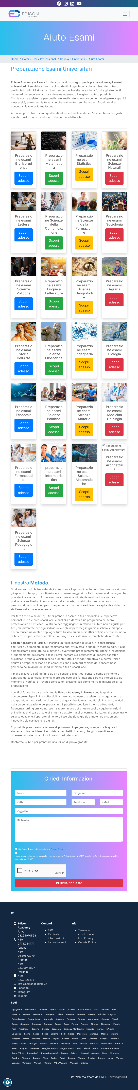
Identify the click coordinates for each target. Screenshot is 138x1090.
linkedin (22, 996)
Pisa (75, 1043)
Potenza (119, 1043)
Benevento (38, 1014)
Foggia (116, 1024)
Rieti (79, 1048)
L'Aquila (110, 1029)
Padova (104, 1038)
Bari (114, 1009)
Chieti (115, 1019)
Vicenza (74, 1063)
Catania (81, 1019)
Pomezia (94, 1043)
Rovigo (64, 1053)
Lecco (45, 1034)
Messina (16, 1038)
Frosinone (23, 1029)
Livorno (54, 1034)
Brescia (91, 1014)
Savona (95, 1053)
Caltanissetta (18, 1019)
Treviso (91, 1058)
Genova (35, 1029)
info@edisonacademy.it (32, 983)
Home (15, 59)
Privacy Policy (57, 849)
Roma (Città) (18, 1053)
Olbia (83, 1038)
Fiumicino (105, 1024)
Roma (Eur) (32, 1053)
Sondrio (15, 1058)
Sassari (85, 1053)
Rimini (87, 1048)
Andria (53, 1009)
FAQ (50, 930)
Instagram (24, 991)
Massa (104, 1034)
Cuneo (58, 1024)
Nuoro (75, 1038)
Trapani (71, 1058)
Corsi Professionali (45, 59)
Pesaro (43, 1043)
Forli (14, 1029)
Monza (46, 1038)
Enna (66, 1024)
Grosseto (56, 1029)
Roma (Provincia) (49, 1053)
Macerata (82, 1034)
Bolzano (81, 1014)
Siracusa (114, 1053)
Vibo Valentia (60, 1063)
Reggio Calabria (50, 1048)
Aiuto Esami (96, 59)
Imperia (90, 1029)
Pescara (54, 1043)
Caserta (60, 1019)
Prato (14, 1048)
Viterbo (84, 1063)
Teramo (36, 1058)
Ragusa (23, 1048)
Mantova (94, 1034)
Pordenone (106, 1043)
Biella (60, 1014)
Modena (36, 1038)
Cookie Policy (87, 942)
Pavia (23, 1043)
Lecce (36, 1034)
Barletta (16, 1014)
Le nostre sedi (57, 942)
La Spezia (16, 1034)
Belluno (26, 1014)
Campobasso (34, 1019)
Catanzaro (93, 1019)
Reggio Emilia (67, 1048)
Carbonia (48, 1019)
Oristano (93, 1038)
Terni (45, 1058)
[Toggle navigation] (125, 14)
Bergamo (50, 1014)
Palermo (115, 1038)
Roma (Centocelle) (110, 1048)
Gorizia (45, 1029)
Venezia (16, 1063)
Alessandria (30, 1009)
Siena (104, 1053)
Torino (54, 1058)
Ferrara (84, 1024)
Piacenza (65, 1043)
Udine (110, 1058)
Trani (62, 1058)
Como (15, 1024)
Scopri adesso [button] (23, 178)
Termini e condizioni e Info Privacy (86, 934)
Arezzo (71, 1009)
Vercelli (37, 1063)
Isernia (100, 1029)
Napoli (56, 1038)
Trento (81, 1058)
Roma (95, 1048)
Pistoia (83, 1043)
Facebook (24, 987)
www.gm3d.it (118, 1077)
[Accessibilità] (7, 1082)
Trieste (101, 1058)
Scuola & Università (72, 59)
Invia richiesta (70, 883)
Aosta (62, 1009)
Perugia (33, 1043)
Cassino (71, 1019)
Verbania (26, 1063)
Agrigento (17, 1009)
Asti (96, 1009)
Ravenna (34, 1048)
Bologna (70, 1014)
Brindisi (102, 1014)
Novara (65, 1038)
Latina (27, 1034)
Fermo (75, 1024)
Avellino (105, 1009)
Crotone (48, 1024)
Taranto (26, 1058)
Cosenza (24, 1024)
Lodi (63, 1034)
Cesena (105, 1019)
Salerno (74, 1053)
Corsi (25, 59)
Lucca (71, 1034)
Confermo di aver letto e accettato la (40, 849)
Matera (114, 1034)
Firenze (94, 1024)
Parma (15, 1043)
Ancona (43, 1009)
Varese (119, 1058)
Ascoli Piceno (84, 1009)
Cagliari (112, 1014)
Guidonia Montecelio (74, 1029)
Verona (47, 1063)
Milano (26, 1038)
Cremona (36, 1024)
